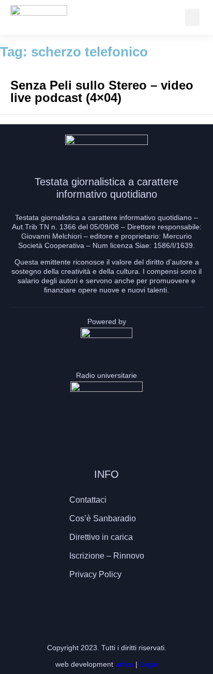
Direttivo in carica (101, 537)
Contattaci (87, 499)
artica (124, 664)
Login (149, 664)
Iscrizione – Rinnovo (106, 555)
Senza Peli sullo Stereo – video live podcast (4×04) (101, 91)
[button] (192, 17)
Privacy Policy (95, 574)
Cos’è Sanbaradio (102, 518)
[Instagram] (106, 604)
